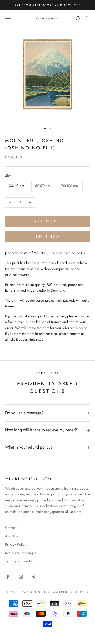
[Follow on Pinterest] (33, 576)
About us (11, 536)
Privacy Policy (15, 544)
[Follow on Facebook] (7, 576)
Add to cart (47, 221)
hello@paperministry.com (27, 339)
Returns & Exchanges (20, 552)
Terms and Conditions (21, 561)
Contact (10, 527)
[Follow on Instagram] (20, 576)
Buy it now (47, 236)
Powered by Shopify (70, 592)
